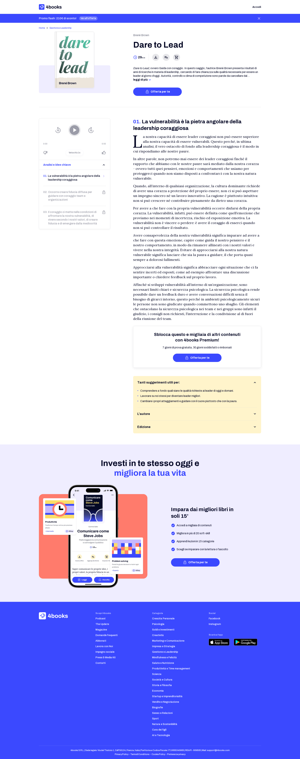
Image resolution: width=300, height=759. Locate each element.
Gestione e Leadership (60, 28)
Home (42, 28)
